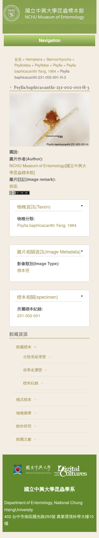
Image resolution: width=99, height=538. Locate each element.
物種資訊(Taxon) (34, 206)
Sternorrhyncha (58, 59)
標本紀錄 (30, 382)
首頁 (18, 59)
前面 (13, 186)
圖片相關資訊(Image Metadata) (48, 251)
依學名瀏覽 (32, 369)
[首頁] (44, 21)
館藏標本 (23, 346)
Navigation (49, 40)
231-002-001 (28, 315)
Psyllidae (42, 65)
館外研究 (23, 425)
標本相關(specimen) (37, 296)
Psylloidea (22, 65)
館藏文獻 (23, 439)
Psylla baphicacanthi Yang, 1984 (46, 225)
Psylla (57, 65)
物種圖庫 (23, 412)
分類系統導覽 (34, 356)
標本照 (23, 270)
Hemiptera (34, 59)
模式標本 (23, 399)
